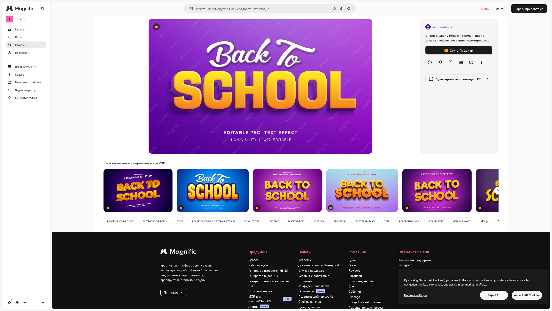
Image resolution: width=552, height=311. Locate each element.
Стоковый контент (261, 291)
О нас (352, 265)
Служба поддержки (311, 270)
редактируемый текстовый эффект (213, 221)
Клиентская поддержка (414, 260)
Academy (304, 260)
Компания (357, 251)
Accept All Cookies (527, 295)
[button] (173, 292)
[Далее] (498, 190)
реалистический (409, 221)
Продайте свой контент (364, 302)
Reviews (354, 270)
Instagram (405, 265)
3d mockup (339, 221)
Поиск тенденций (360, 281)
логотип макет (462, 221)
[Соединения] (9, 302)
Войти (500, 8)
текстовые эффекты (155, 221)
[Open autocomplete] (190, 8)
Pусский (174, 292)
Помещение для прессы (365, 307)
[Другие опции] (481, 62)
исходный (177, 27)
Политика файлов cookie (315, 296)
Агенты (258, 306)
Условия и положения (313, 275)
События (354, 291)
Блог (351, 286)
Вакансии (355, 275)
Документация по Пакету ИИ (318, 265)
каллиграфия (436, 221)
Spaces (253, 260)
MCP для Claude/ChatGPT (269, 298)
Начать (304, 251)
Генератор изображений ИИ (268, 270)
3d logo (484, 221)
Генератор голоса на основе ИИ (268, 283)
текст (180, 221)
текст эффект (296, 221)
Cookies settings (309, 301)
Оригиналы (311, 291)
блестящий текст (365, 221)
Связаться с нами (413, 251)
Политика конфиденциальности (313, 283)
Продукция (257, 251)
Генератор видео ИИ (263, 275)
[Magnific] (178, 252)
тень (387, 221)
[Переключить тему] (25, 302)
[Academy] (17, 302)
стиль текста (252, 221)
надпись (319, 221)
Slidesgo (354, 297)
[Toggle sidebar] (42, 8)
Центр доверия (309, 307)
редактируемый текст (120, 221)
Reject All (494, 295)
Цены (485, 8)
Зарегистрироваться (529, 8)
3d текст (274, 221)
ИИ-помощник (258, 265)
